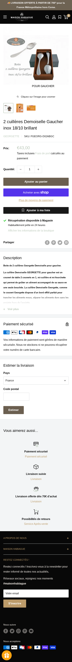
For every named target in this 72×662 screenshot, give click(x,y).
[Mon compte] (54, 17)
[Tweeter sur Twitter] (60, 242)
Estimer (13, 410)
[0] (66, 17)
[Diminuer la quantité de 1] (20, 169)
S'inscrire (14, 603)
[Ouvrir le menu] (5, 17)
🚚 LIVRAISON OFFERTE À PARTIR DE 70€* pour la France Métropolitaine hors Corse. (36, 5)
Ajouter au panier (36, 181)
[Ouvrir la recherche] (47, 17)
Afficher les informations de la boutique (31, 230)
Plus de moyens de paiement (36, 200)
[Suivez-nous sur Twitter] (12, 631)
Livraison (36, 479)
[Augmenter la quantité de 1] (38, 169)
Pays (6, 373)
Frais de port (42, 153)
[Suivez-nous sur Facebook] (5, 631)
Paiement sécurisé (36, 456)
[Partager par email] (66, 242)
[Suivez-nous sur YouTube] (31, 631)
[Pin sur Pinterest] (53, 242)
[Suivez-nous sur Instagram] (18, 631)
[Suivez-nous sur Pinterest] (24, 631)
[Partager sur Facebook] (47, 242)
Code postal (11, 389)
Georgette (11, 136)
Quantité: (9, 169)
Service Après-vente (36, 523)
